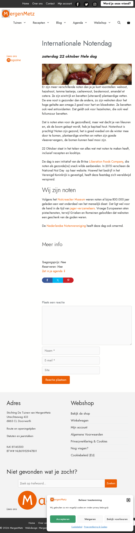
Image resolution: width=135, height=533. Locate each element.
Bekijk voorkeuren (117, 519)
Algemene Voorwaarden (87, 434)
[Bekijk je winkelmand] (128, 22)
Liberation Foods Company (105, 161)
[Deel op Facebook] (47, 280)
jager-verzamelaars (82, 208)
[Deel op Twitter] (58, 280)
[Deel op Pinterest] (68, 280)
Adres (14, 403)
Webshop (100, 23)
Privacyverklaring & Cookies (95, 526)
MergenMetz (45, 528)
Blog (59, 23)
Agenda (78, 23)
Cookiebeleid (76, 526)
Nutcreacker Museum (71, 199)
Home (25, 3)
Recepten (39, 23)
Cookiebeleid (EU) (82, 455)
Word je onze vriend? (117, 3)
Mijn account (65, 3)
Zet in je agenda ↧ (54, 271)
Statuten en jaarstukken (20, 436)
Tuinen (17, 23)
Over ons (37, 3)
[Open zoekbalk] (119, 22)
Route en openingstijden (21, 429)
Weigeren (90, 519)
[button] (128, 500)
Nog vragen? (79, 448)
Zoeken (111, 483)
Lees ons (12, 56)
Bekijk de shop (80, 413)
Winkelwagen (79, 420)
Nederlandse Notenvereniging (66, 226)
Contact (50, 3)
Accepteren (62, 519)
